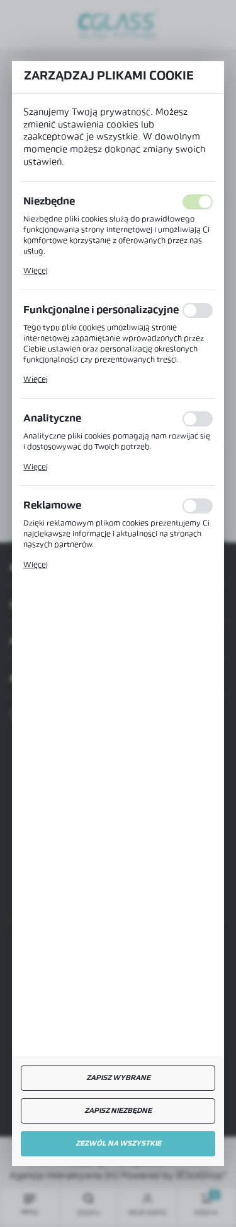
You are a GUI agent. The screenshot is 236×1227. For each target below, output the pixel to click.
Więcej (35, 271)
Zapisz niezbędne (118, 1111)
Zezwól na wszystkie (118, 1144)
